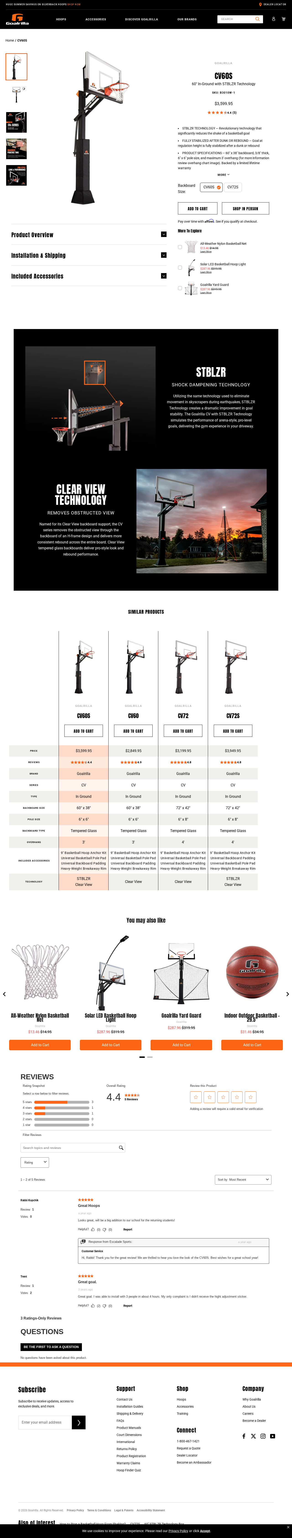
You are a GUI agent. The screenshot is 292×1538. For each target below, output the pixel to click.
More (222, 174)
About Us (249, 1406)
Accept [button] (205, 1531)
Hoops (61, 19)
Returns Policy (127, 1449)
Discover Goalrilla (141, 19)
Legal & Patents (123, 1510)
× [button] (288, 1527)
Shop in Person (245, 208)
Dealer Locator (275, 4)
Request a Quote (188, 1448)
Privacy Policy (75, 1510)
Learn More (205, 251)
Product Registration (131, 1456)
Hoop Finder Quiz (129, 1470)
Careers (247, 1413)
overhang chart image (203, 163)
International (126, 1442)
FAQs (120, 1420)
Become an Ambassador (194, 1462)
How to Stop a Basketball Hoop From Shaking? (93, 1524)
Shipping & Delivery (130, 1413)
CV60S (208, 187)
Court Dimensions (129, 1435)
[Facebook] (243, 1435)
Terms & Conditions (99, 1510)
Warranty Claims (128, 1463)
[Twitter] (253, 1435)
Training (182, 1413)
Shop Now (74, 4)
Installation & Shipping (38, 255)
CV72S (232, 187)
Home (9, 40)
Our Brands (187, 19)
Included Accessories (37, 275)
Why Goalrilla (251, 1399)
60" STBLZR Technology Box (164, 1524)
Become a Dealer (254, 1420)
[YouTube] (272, 1435)
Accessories (96, 19)
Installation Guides (130, 1406)
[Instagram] (263, 1435)
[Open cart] (283, 19)
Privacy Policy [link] (178, 1531)
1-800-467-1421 (188, 1441)
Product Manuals (129, 1428)
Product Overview (32, 234)
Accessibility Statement (151, 1510)
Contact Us (124, 1399)
